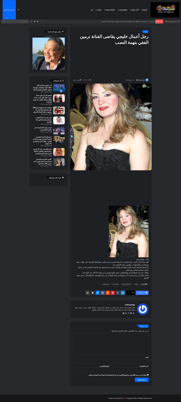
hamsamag (141, 80)
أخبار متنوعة (135, 10)
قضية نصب (115, 284)
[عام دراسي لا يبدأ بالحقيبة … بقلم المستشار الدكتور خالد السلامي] (59, 120)
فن (92, 10)
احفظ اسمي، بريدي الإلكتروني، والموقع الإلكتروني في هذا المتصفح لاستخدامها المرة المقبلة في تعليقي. (117, 375)
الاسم (147, 357)
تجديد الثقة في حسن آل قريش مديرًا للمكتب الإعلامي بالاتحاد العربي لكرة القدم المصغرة (42, 151)
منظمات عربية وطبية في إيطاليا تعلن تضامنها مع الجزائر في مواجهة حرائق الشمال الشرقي (42, 110)
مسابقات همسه (110, 10)
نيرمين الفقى (106, 284)
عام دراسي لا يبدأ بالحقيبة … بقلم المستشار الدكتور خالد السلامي (135, 21)
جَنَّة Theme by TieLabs (115, 398)
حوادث (145, 31)
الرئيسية (144, 10)
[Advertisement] (111, 62)
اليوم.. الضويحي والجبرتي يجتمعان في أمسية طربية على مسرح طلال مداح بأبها (43, 161)
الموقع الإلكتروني (104, 366)
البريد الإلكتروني (144, 366)
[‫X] (128, 313)
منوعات (99, 10)
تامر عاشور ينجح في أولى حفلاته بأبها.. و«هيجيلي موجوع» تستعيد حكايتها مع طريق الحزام (42, 87)
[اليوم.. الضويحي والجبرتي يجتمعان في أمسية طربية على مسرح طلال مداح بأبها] (59, 162)
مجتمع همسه (123, 10)
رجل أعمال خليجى (126, 284)
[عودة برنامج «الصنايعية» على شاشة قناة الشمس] (59, 130)
